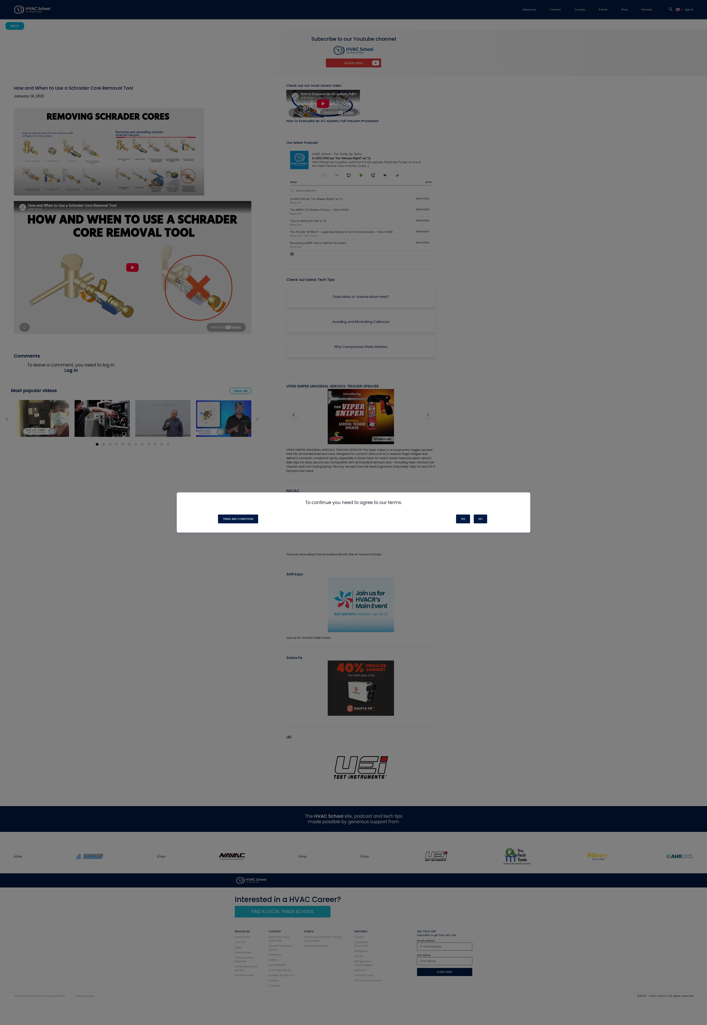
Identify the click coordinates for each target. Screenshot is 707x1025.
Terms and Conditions (238, 519)
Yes (463, 519)
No (480, 519)
